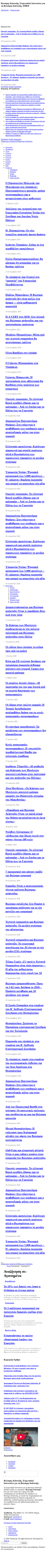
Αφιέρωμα (14, 590)
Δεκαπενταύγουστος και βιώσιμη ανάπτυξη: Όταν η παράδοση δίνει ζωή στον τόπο (25, 611)
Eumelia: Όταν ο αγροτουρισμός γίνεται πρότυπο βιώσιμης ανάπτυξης (24, 889)
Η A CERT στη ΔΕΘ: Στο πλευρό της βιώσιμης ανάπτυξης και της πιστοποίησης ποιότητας (24, 320)
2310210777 (17, 1517)
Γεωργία (8, 155)
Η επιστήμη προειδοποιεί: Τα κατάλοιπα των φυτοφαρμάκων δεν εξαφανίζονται (25, 730)
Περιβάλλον (9, 149)
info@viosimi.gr (16, 1519)
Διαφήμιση (12, 1533)
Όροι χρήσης (13, 1531)
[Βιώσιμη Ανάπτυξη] (16, 141)
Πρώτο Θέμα (10, 1330)
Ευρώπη (8, 162)
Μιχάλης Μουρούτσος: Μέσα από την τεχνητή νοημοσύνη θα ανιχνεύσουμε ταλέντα (24, 338)
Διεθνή (7, 164)
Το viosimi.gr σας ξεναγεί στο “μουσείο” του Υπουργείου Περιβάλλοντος (22, 280)
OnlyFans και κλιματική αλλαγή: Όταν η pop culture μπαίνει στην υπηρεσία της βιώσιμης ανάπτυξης (25, 1154)
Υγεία (7, 151)
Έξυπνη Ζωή (14, 600)
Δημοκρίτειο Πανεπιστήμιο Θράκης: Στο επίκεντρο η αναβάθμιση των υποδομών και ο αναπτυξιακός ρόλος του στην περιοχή (23, 48)
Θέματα (13, 172)
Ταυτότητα (5, 10)
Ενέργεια (8, 157)
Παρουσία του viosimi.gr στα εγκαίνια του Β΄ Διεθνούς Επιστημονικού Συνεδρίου (22, 1045)
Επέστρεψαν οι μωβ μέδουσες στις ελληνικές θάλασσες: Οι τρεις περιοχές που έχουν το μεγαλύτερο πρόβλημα (21, 1368)
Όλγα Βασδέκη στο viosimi (21, 352)
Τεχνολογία (14, 596)
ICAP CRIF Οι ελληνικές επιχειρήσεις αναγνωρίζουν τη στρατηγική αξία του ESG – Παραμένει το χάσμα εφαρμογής (21, 1410)
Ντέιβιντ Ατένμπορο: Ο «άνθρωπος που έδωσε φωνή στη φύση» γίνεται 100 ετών (24, 835)
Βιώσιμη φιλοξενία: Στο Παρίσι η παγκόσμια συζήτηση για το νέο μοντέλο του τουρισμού (25, 907)
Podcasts (13, 176)
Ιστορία (13, 598)
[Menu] (2, 1262)
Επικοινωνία (14, 10)
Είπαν (12, 174)
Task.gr (6, 1541)
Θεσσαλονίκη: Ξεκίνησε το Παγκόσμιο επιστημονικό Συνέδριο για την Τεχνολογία (25, 1027)
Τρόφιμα (8, 153)
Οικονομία (8, 147)
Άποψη (7, 159)
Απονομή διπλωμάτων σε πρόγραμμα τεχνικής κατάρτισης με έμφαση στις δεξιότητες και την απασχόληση (22, 1420)
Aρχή (10, 1527)
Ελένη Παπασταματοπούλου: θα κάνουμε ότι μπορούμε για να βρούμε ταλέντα (24, 262)
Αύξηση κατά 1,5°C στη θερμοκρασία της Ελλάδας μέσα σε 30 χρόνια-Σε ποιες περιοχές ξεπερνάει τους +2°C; (21, 1400)
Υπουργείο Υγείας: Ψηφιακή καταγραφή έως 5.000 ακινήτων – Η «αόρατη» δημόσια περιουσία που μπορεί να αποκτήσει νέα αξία (22, 77)
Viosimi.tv (8, 168)
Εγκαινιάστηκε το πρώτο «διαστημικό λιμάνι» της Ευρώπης (18, 1339)
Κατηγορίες (9, 586)
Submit (24, 1543)
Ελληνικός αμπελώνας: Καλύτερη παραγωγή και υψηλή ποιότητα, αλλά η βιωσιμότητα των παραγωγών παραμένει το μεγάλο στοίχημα (22, 62)
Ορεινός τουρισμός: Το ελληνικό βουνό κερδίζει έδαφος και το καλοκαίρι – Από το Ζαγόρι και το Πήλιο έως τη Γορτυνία (22, 33)
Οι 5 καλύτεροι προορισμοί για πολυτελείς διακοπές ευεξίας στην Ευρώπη (23, 1312)
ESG (7, 166)
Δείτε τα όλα (14, 178)
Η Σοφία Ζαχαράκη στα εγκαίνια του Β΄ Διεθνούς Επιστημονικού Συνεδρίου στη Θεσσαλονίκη (24, 1009)
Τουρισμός (14, 594)
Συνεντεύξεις (15, 592)
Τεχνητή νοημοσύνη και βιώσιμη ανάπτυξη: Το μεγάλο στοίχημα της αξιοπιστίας (24, 925)
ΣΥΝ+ (12, 588)
